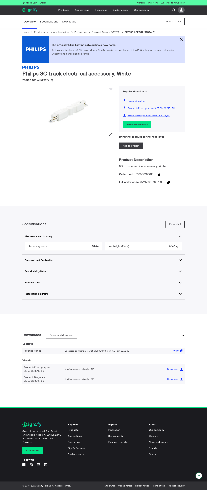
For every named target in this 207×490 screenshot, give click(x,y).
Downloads (69, 21)
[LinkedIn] (39, 465)
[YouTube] (46, 465)
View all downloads (137, 124)
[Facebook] (24, 465)
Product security (176, 485)
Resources (101, 10)
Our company (141, 10)
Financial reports (117, 442)
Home (25, 32)
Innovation (114, 430)
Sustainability (120, 10)
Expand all (175, 224)
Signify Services (76, 448)
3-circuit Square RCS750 (106, 32)
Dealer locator (76, 454)
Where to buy (173, 21)
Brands (153, 448)
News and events (158, 442)
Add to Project (131, 145)
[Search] (173, 10)
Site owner (110, 485)
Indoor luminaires (59, 32)
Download (173, 369)
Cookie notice (125, 485)
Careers (153, 436)
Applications (82, 10)
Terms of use (158, 485)
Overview (30, 21)
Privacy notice (142, 485)
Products (63, 10)
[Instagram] (31, 465)
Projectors (80, 32)
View (176, 350)
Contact (153, 454)
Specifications (49, 21)
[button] (25, 111)
